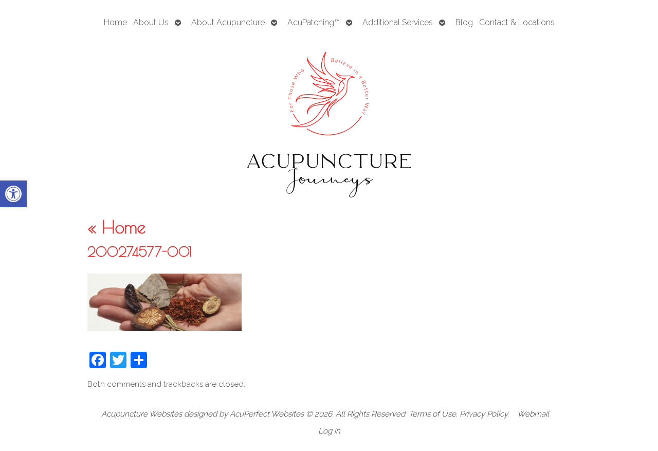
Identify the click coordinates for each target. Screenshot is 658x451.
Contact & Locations (517, 22)
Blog (464, 22)
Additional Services (397, 22)
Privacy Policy (483, 414)
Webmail (533, 414)
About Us (151, 22)
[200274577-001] (164, 328)
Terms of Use (432, 414)
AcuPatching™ (313, 22)
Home (115, 22)
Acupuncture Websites (141, 414)
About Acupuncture (228, 22)
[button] (13, 194)
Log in (329, 431)
